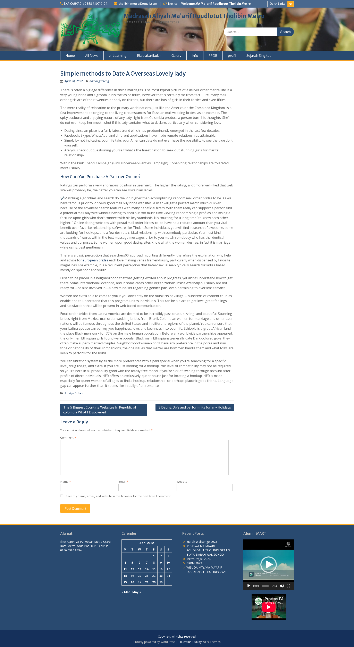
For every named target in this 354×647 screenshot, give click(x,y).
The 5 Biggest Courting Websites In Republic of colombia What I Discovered (99, 409)
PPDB (213, 55)
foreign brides (74, 393)
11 (125, 569)
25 (125, 582)
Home (70, 55)
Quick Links (277, 4)
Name (65, 482)
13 (139, 569)
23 (161, 576)
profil (232, 55)
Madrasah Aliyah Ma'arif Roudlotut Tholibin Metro (194, 16)
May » (136, 592)
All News (91, 55)
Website (182, 482)
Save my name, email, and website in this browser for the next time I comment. (118, 496)
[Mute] (282, 586)
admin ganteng (99, 81)
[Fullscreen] (288, 586)
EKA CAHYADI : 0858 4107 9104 (86, 4)
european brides (95, 260)
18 (125, 576)
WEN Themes (211, 642)
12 (132, 569)
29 (153, 582)
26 (132, 582)
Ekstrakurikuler (149, 55)
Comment (68, 437)
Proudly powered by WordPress (154, 642)
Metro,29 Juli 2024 (198, 559)
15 (153, 569)
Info (195, 55)
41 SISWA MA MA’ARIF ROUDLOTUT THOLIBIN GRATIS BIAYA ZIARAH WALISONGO (208, 550)
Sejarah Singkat (258, 55)
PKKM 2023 (194, 563)
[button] (268, 564)
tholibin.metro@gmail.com (137, 4)
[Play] (249, 586)
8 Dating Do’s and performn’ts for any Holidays (195, 407)
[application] (268, 564)
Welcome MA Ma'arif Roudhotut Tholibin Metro (216, 4)
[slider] (265, 586)
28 (146, 582)
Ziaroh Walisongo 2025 (201, 542)
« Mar (125, 592)
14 (146, 569)
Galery (176, 55)
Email (123, 482)
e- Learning (118, 55)
